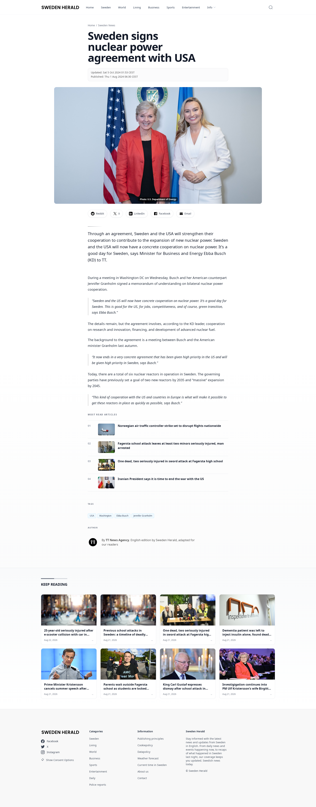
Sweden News (106, 25)
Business (153, 7)
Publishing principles (151, 738)
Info (209, 7)
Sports (171, 7)
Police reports (97, 784)
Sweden (106, 7)
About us (143, 771)
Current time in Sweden (152, 765)
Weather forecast (148, 758)
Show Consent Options (60, 760)
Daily (92, 778)
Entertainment (191, 7)
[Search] (270, 7)
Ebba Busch (122, 515)
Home (90, 7)
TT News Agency (117, 540)
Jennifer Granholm (142, 515)
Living (137, 7)
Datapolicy (144, 752)
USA (92, 515)
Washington (105, 515)
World (122, 7)
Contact (142, 778)
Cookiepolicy (145, 745)
